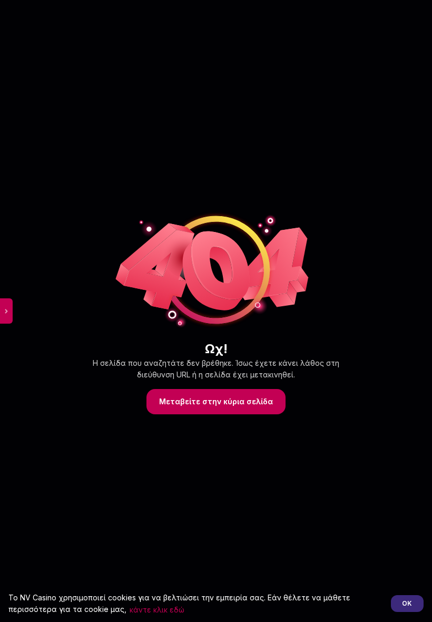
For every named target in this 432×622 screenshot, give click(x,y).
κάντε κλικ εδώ (157, 609)
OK (407, 603)
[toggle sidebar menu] (6, 311)
